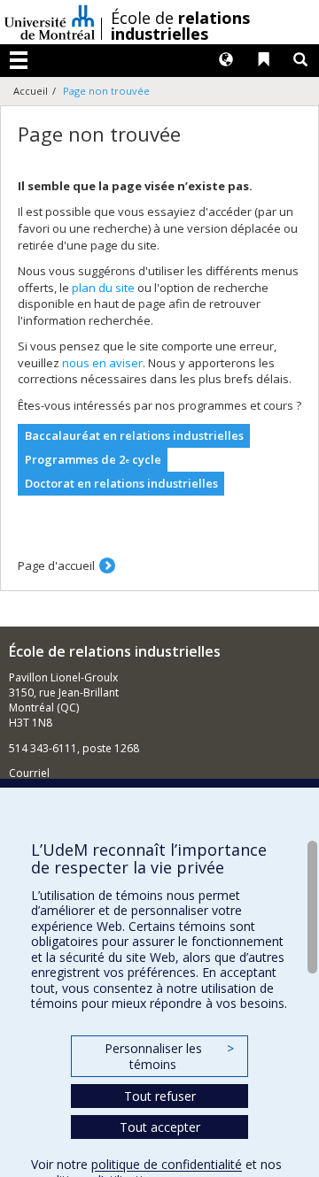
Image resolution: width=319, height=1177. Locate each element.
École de (180, 26)
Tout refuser (160, 1096)
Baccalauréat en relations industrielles (134, 435)
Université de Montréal (49, 22)
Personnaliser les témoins (169, 1056)
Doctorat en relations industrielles (121, 483)
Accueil (30, 90)
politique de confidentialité (166, 1164)
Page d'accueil (56, 565)
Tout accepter (160, 1127)
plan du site (103, 288)
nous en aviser (102, 363)
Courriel (29, 773)
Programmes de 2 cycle (93, 459)
